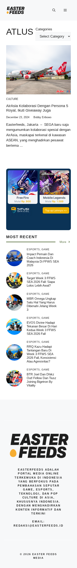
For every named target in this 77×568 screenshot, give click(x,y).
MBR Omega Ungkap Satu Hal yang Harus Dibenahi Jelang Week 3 (42, 304)
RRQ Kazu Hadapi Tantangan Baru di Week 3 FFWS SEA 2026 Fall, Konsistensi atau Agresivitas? (41, 354)
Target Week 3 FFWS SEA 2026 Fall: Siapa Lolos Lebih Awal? (41, 281)
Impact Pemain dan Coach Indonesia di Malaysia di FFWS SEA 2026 (43, 259)
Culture (12, 99)
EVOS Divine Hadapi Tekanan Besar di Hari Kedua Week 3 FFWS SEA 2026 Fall (42, 328)
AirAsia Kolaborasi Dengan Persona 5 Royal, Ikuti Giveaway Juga (37, 108)
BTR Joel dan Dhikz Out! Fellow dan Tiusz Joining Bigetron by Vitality (41, 380)
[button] (54, 10)
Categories (44, 29)
